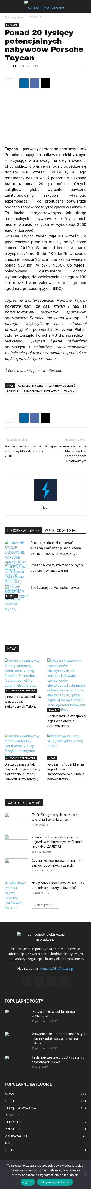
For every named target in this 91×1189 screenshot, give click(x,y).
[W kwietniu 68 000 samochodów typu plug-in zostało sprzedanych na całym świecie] (16, 1038)
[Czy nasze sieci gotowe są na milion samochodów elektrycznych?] (16, 865)
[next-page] (15, 610)
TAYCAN (69, 391)
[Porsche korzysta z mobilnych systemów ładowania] (16, 604)
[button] (7, 6)
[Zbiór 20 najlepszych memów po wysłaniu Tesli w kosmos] (16, 821)
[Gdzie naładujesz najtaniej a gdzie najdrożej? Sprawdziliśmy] (67, 685)
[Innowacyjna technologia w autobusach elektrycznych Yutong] (24, 675)
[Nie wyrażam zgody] (85, 1174)
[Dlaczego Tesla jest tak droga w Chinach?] (16, 1017)
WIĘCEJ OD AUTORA (60, 530)
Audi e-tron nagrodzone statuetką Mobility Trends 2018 (24, 451)
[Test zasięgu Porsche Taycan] (16, 591)
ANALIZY (54, 710)
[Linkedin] (24, 83)
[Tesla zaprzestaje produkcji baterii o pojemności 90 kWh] (16, 1060)
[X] (45, 83)
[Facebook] (34, 83)
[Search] (84, 6)
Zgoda (27, 1182)
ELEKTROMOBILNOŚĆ (62, 385)
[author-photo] (45, 501)
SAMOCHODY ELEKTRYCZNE (41, 391)
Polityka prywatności (54, 1182)
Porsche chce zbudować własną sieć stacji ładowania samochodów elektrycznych (55, 548)
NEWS (52, 758)
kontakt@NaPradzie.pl (57, 968)
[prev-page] (7, 610)
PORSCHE (35, 17)
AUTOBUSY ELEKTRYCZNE (20, 690)
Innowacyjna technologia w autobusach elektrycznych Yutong (23, 701)
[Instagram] (39, 981)
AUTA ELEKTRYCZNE (30, 385)
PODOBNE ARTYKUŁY (23, 530)
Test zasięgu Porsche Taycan (55, 587)
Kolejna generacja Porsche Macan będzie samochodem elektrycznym (66, 453)
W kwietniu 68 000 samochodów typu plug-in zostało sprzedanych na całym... (59, 1038)
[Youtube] (64, 981)
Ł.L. (15, 66)
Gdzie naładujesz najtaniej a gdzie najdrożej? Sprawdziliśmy (66, 721)
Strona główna (14, 17)
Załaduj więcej (44, 905)
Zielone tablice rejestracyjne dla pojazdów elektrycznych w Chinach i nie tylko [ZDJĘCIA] (57, 841)
